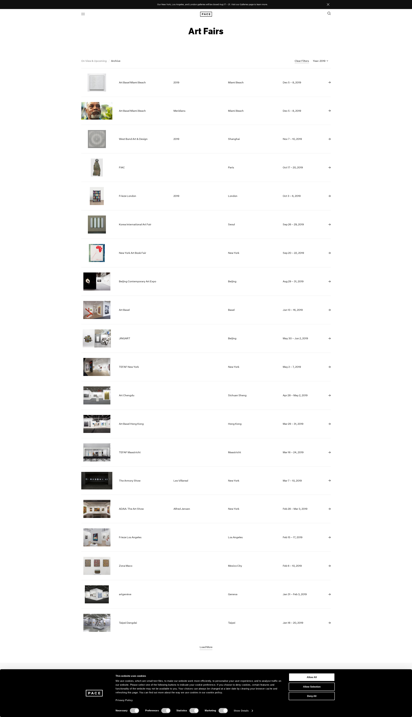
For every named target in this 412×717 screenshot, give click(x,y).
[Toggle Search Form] (329, 13)
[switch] (165, 710)
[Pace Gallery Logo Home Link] (206, 14)
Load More (206, 647)
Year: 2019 (319, 60)
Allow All (312, 677)
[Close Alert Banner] (328, 4)
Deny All (311, 696)
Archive (115, 60)
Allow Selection (312, 686)
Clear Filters (302, 60)
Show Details (241, 710)
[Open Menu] (83, 14)
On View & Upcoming (94, 60)
